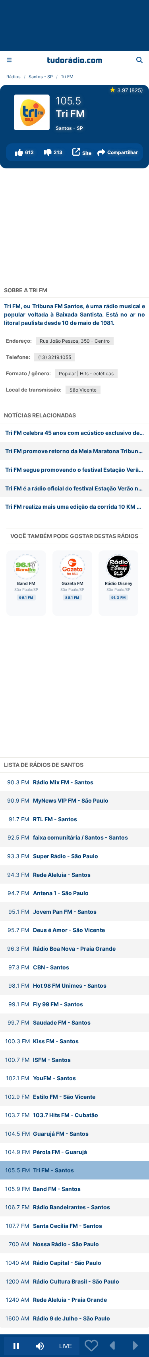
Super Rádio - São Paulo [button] (52, 856)
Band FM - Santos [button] (43, 1188)
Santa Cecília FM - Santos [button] (54, 1225)
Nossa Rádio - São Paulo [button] (54, 1244)
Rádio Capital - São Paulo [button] (53, 1262)
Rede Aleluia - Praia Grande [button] (56, 1299)
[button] (24, 152)
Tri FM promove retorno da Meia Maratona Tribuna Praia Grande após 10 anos (77, 451)
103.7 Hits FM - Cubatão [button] (51, 1115)
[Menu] (9, 59)
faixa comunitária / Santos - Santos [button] (68, 837)
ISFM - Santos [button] (38, 1059)
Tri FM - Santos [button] (39, 1170)
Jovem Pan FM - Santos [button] (52, 911)
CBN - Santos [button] (38, 967)
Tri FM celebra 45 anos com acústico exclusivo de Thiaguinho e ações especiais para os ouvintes (77, 432)
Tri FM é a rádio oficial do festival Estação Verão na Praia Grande (77, 488)
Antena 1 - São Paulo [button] (48, 893)
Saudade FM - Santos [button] (49, 1022)
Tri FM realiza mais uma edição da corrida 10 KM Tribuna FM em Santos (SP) (77, 506)
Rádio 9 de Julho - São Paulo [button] (58, 1318)
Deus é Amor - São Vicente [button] (56, 930)
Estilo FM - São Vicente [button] (50, 1096)
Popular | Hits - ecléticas (86, 373)
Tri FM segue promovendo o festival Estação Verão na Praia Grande (77, 469)
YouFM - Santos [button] (41, 1078)
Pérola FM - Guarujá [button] (46, 1152)
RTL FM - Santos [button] (43, 819)
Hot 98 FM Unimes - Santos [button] (57, 985)
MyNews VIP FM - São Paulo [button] (57, 800)
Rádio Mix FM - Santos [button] (50, 782)
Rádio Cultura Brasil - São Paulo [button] (62, 1281)
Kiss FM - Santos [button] (42, 1041)
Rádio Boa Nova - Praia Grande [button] (61, 948)
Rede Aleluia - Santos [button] (49, 874)
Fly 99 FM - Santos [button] (45, 1004)
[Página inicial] (74, 60)
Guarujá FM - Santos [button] (47, 1133)
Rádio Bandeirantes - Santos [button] (57, 1207)
